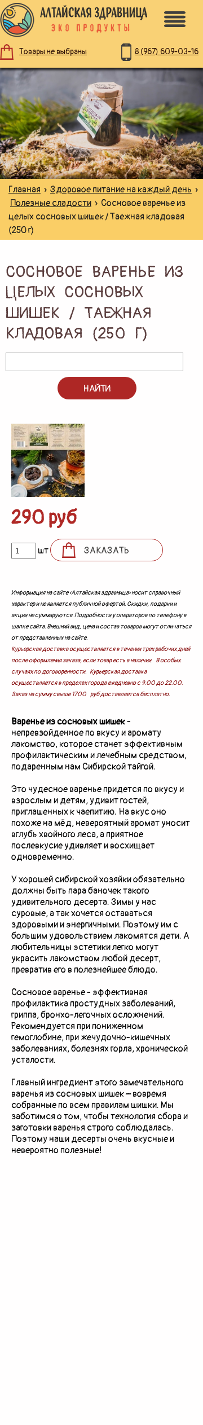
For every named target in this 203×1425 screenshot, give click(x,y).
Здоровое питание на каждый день (121, 189)
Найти (97, 388)
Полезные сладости (50, 203)
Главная (24, 189)
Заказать (106, 550)
